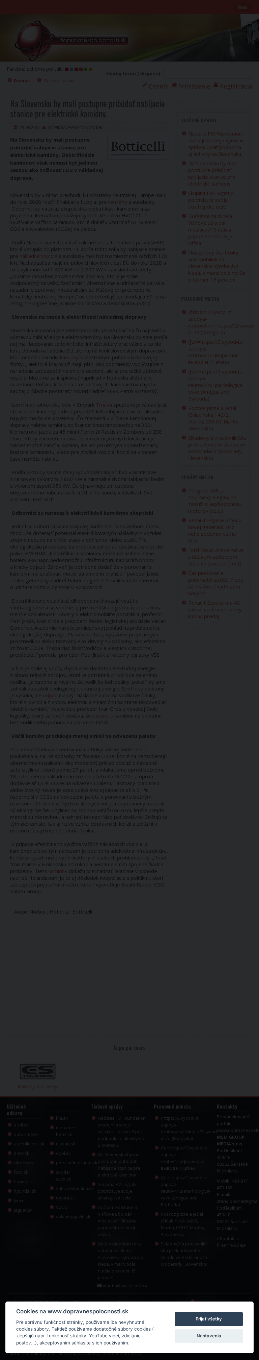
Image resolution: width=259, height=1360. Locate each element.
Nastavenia (209, 1335)
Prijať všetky (209, 1318)
